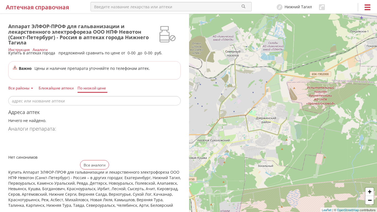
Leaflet (326, 210)
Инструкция (19, 49)
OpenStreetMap (348, 210)
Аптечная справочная (37, 7)
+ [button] (369, 191)
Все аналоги (94, 164)
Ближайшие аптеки (56, 87)
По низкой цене (92, 87)
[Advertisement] (72, 144)
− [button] (370, 200)
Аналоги (40, 49)
